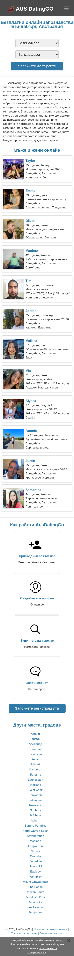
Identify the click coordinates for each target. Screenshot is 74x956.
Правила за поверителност (50, 929)
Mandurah (35, 769)
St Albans (35, 815)
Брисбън (35, 738)
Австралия (35, 912)
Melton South (35, 892)
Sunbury (35, 810)
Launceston (35, 779)
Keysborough (35, 835)
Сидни (35, 733)
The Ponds (35, 886)
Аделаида (35, 744)
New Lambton (36, 907)
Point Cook (35, 789)
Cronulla (35, 856)
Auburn (35, 820)
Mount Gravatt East (35, 881)
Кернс (35, 759)
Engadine (35, 861)
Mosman (35, 840)
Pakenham (36, 800)
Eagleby (35, 871)
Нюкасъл (35, 749)
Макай (35, 764)
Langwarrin (35, 846)
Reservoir (35, 805)
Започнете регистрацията (37, 708)
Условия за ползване (24, 933)
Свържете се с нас (51, 933)
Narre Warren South (35, 830)
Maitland (35, 784)
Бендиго (35, 774)
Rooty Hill (35, 866)
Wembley (35, 876)
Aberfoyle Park (35, 897)
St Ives (35, 851)
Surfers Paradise (35, 825)
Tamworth (35, 795)
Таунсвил (35, 754)
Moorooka (35, 902)
